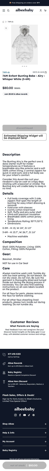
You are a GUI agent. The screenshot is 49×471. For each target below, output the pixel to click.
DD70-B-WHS (38, 72)
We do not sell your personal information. (24, 459)
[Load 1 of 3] (22, 66)
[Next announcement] (45, 3)
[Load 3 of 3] (27, 66)
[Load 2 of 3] (24, 66)
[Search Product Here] (8, 10)
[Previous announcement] (3, 3)
